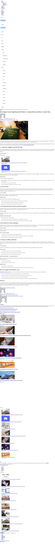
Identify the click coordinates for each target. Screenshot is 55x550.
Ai (1, 37)
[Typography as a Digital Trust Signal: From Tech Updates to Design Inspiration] (5, 478)
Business (4, 70)
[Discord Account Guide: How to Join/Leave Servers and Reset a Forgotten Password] (5, 170)
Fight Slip (8, 287)
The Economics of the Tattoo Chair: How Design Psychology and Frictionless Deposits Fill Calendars (15, 335)
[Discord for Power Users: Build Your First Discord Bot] (7, 345)
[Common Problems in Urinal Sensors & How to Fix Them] (7, 367)
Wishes (4, 94)
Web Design (4, 82)
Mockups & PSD (5, 55)
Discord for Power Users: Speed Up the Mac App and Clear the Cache (9, 450)
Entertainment (4, 88)
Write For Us (3, 7)
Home (2, 31)
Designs (2, 49)
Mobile (2, 46)
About (2, 1)
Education (4, 85)
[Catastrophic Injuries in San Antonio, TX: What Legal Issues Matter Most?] (5, 530)
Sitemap (2, 538)
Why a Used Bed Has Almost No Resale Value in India (8, 324)
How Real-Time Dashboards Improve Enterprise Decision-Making (9, 493)
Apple (2, 43)
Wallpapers (4, 61)
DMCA (4, 3)
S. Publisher (6, 118)
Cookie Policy (3, 536)
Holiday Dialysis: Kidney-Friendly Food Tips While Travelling (8, 509)
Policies (2, 2)
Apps (2, 40)
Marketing (4, 73)
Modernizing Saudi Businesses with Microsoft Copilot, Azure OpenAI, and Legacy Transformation (13, 486)
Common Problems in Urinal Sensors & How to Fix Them (9, 369)
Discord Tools (3, 8)
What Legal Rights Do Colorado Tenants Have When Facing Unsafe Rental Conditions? (14, 162)
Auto (3, 79)
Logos (3, 52)
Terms (3, 5)
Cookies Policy (5, 4)
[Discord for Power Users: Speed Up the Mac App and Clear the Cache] (7, 356)
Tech (2, 34)
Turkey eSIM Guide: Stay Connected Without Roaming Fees (8, 500)
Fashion (4, 91)
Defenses (1, 287)
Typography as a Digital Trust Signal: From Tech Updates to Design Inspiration (10, 479)
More (2, 67)
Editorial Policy (3, 537)
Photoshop (4, 64)
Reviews (4, 76)
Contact (2, 6)
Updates (3, 109)
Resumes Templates (5, 58)
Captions (4, 100)
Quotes (4, 97)
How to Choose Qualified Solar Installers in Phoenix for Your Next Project (11, 380)
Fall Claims (4, 287)
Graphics (4, 103)
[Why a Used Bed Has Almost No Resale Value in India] (7, 322)
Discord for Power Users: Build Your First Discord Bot (8, 346)
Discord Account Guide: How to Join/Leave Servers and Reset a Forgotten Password (13, 171)
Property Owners (12, 287)
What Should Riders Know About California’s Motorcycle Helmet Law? (10, 516)
